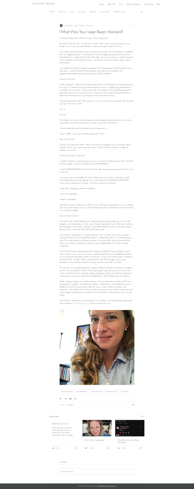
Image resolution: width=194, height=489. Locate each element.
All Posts (52, 12)
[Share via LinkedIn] (70, 399)
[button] (142, 11)
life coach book (104, 12)
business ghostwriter (111, 391)
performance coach (119, 12)
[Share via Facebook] (61, 399)
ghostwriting (82, 12)
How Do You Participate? (94, 440)
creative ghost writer (96, 391)
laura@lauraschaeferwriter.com (107, 486)
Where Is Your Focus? (60, 423)
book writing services (67, 391)
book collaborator (82, 391)
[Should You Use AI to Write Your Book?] (129, 428)
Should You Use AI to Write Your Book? (128, 441)
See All (142, 416)
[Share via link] (75, 399)
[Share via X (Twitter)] (65, 399)
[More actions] (133, 25)
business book (62, 12)
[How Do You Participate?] (97, 428)
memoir (72, 12)
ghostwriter (93, 12)
